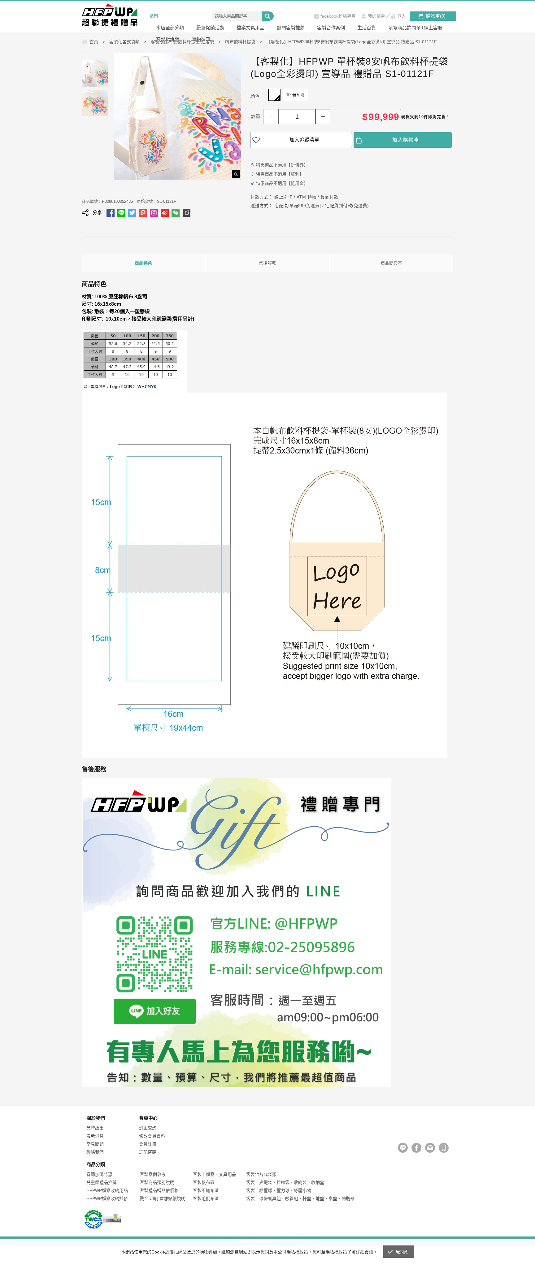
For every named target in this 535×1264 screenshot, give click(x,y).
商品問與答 (391, 263)
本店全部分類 (170, 27)
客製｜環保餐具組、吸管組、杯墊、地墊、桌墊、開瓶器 (300, 1198)
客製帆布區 (204, 1182)
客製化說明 (167, 39)
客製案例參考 (153, 1174)
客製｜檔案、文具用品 (214, 1174)
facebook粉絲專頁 (338, 16)
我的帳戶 (376, 16)
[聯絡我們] (430, 1148)
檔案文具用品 (250, 27)
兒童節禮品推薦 (101, 1182)
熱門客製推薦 (291, 27)
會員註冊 (147, 1144)
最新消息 (95, 1136)
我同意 (402, 1252)
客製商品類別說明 (157, 1182)
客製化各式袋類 (261, 1174)
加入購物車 (405, 140)
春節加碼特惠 (99, 1174)
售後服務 (267, 263)
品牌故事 (95, 1128)
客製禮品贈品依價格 (159, 1190)
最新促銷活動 (210, 27)
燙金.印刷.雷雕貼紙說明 (162, 1198)
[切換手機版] (444, 1148)
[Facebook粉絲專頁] (416, 1148)
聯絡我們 (95, 1152)
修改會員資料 (152, 1136)
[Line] (403, 1148)
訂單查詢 (147, 1128)
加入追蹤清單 (304, 140)
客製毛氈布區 (206, 1198)
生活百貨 (366, 27)
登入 (401, 16)
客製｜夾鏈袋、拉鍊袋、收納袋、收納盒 (285, 1182)
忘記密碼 (147, 1152)
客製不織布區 (206, 1190)
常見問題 (95, 1144)
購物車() (436, 16)
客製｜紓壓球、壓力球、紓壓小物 (278, 1190)
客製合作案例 (331, 27)
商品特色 (143, 263)
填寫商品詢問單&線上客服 (415, 27)
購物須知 (201, 39)
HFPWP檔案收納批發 (107, 1198)
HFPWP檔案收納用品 (107, 1190)
